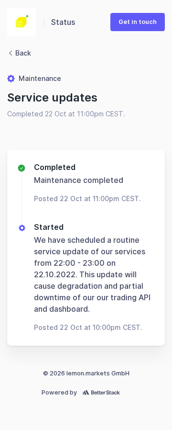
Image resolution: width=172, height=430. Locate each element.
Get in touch (137, 21)
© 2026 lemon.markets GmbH (86, 373)
